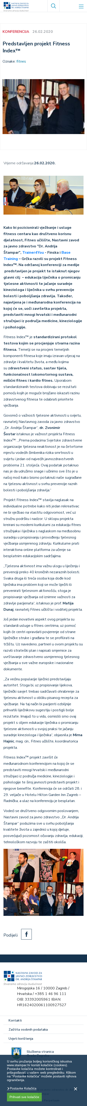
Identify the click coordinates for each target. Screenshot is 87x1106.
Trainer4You (33, 252)
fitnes (21, 61)
